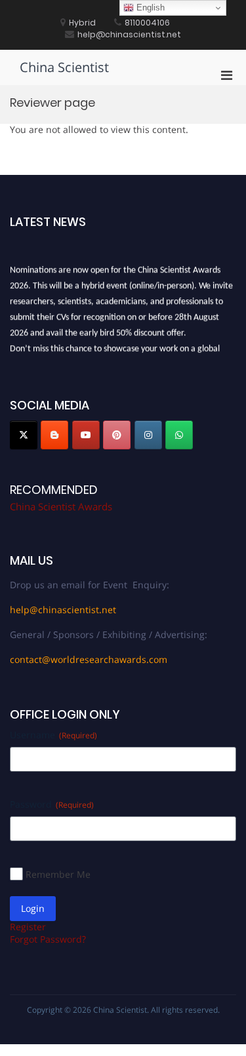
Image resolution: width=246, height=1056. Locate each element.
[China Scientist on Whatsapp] (179, 435)
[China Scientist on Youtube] (86, 435)
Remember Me (58, 874)
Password (52, 804)
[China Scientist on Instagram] (148, 435)
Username (53, 734)
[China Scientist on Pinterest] (117, 435)
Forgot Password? (48, 939)
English (149, 7)
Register (28, 926)
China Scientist (64, 67)
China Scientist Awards (61, 506)
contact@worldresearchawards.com (88, 659)
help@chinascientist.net (63, 609)
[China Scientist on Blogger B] (54, 435)
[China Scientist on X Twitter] (23, 435)
